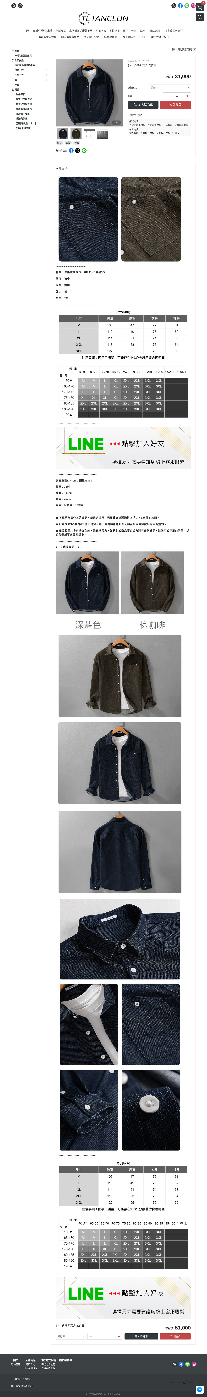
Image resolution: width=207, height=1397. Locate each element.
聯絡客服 (15, 1364)
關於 (15, 1360)
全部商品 (30, 1360)
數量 (130, 95)
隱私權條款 (65, 1360)
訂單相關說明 (30, 1368)
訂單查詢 (30, 1364)
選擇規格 (132, 87)
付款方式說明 (48, 1360)
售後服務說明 (48, 1368)
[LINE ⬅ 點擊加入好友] (123, 448)
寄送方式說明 (48, 1364)
